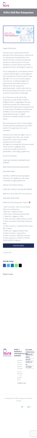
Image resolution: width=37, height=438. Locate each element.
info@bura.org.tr (20, 383)
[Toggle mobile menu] (33, 5)
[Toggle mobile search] (29, 5)
